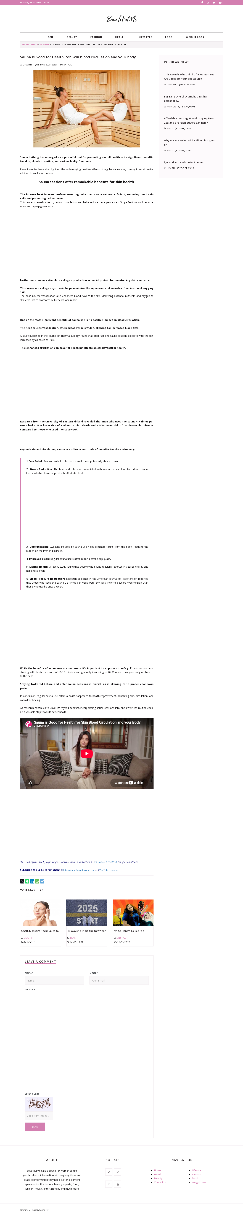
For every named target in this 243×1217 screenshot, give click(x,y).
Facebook (99, 862)
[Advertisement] (87, 241)
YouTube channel (108, 870)
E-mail (93, 972)
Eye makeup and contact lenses (184, 162)
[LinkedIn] (32, 881)
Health (120, 37)
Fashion (96, 37)
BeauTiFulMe (121, 19)
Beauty (72, 37)
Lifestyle (145, 37)
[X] (22, 881)
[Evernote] (27, 881)
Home (50, 37)
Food (169, 37)
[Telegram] (42, 881)
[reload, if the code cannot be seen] (39, 1104)
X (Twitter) (111, 862)
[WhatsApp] (37, 881)
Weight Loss (195, 37)
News (170, 128)
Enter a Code (32, 1093)
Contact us (160, 1182)
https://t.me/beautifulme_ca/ (78, 870)
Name (29, 972)
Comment (30, 989)
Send (35, 1126)
